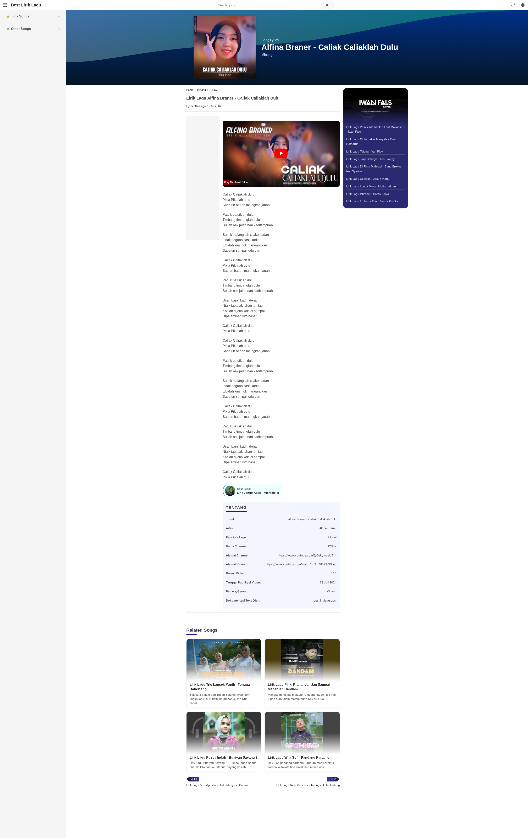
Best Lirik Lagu (26, 5)
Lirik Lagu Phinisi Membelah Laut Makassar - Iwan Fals (375, 129)
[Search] (327, 5)
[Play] (281, 153)
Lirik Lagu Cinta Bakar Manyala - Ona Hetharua (371, 141)
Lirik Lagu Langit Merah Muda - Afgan (371, 186)
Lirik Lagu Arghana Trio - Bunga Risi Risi (372, 201)
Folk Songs (20, 16)
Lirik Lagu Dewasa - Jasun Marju (367, 178)
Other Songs (21, 29)
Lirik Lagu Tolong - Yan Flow (364, 151)
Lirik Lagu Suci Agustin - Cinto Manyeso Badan (217, 785)
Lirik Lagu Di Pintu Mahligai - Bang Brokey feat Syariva (373, 169)
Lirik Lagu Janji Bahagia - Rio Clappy (370, 159)
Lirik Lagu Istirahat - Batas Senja (367, 194)
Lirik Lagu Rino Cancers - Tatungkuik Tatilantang (308, 785)
